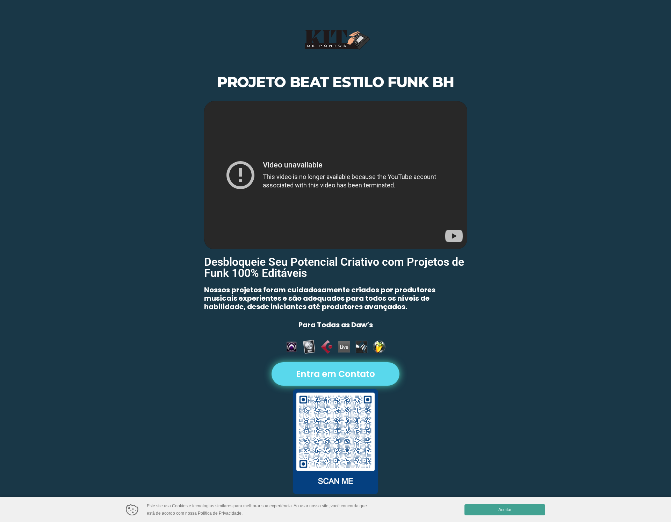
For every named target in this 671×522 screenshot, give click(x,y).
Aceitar (505, 509)
